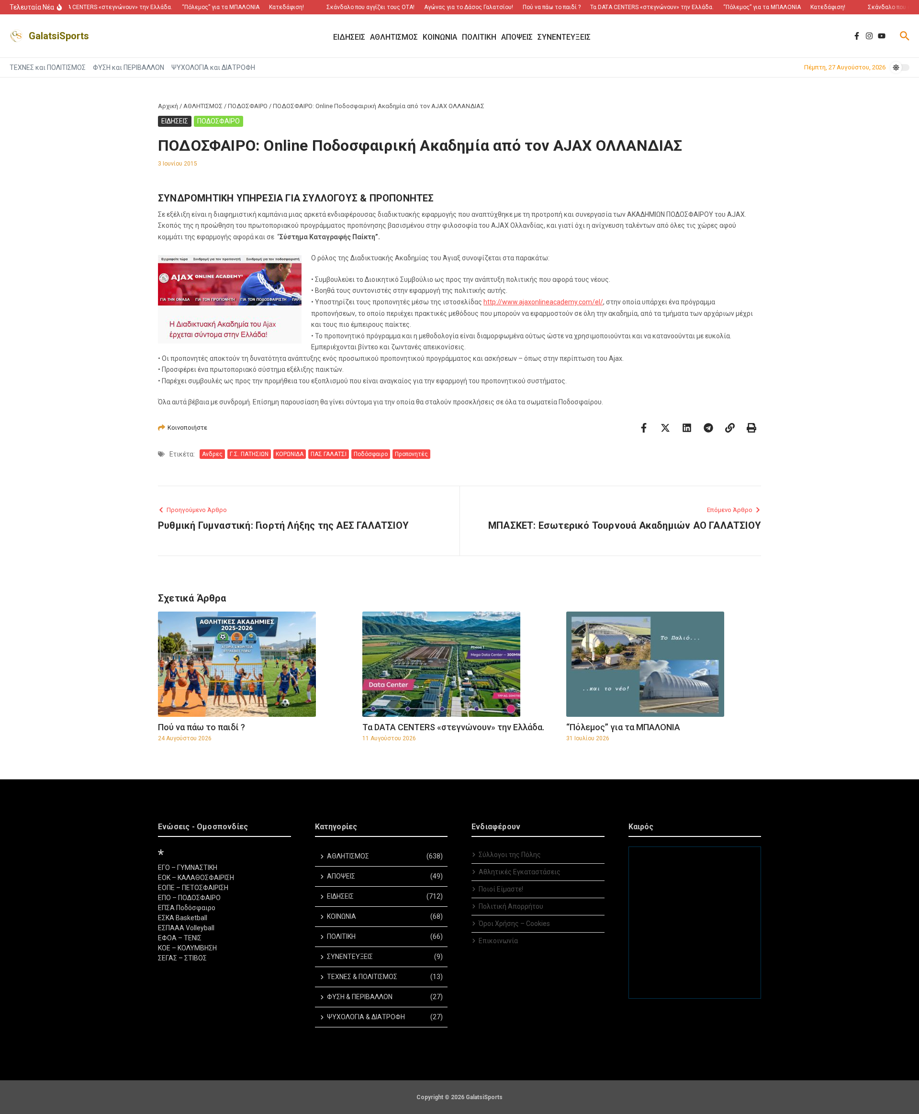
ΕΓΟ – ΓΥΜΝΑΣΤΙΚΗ (187, 867)
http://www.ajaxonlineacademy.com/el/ (543, 302)
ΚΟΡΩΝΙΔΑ (289, 454)
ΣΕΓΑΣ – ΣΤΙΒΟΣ (182, 958)
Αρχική (168, 106)
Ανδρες (212, 454)
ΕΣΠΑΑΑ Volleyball (186, 928)
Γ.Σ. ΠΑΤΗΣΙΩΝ (249, 454)
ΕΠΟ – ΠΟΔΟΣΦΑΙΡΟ (189, 898)
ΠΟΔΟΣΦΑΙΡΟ (248, 106)
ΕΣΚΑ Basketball (182, 918)
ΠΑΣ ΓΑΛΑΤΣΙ (329, 454)
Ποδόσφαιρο (371, 454)
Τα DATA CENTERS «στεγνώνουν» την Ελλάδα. (453, 727)
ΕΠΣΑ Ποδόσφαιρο (186, 908)
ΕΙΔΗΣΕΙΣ (174, 121)
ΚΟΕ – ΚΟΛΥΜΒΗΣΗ (187, 948)
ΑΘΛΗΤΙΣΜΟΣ (203, 106)
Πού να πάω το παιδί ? (201, 727)
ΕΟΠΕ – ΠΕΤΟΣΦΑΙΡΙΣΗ (193, 887)
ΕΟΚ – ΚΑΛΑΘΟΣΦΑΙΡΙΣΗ (196, 877)
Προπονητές (411, 454)
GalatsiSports (59, 36)
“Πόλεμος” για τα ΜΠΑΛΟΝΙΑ (623, 727)
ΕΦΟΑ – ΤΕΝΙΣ (180, 938)
